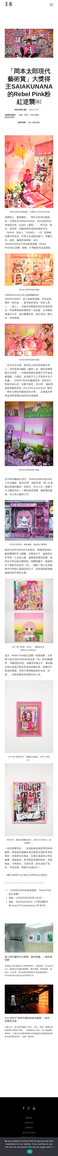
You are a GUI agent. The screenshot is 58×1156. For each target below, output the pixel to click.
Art (26, 115)
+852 (20, 115)
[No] (54, 1146)
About (29, 1118)
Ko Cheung (34, 122)
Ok (29, 1151)
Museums (10, 117)
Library (29, 1128)
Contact (29, 1123)
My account (29, 1133)
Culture (34, 115)
